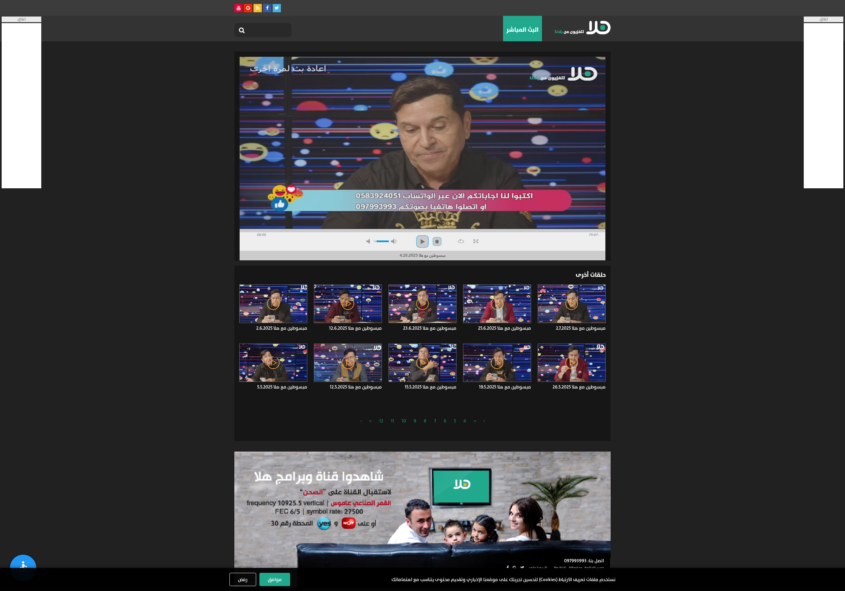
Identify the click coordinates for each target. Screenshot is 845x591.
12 (381, 421)
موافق (275, 579)
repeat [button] (461, 241)
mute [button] (369, 241)
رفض (243, 579)
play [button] (422, 241)
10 (404, 421)
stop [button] (437, 241)
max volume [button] (394, 241)
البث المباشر (522, 30)
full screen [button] (476, 241)
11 (392, 421)
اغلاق (824, 19)
